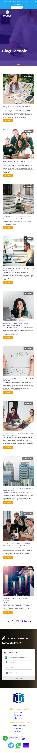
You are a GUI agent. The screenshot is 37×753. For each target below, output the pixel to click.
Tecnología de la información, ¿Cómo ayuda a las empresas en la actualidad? (17, 544)
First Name (11, 662)
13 (23, 621)
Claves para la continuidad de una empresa (15, 599)
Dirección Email (12, 672)
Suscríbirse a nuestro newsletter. (17, 657)
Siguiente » (28, 621)
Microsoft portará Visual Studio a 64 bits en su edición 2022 (18, 269)
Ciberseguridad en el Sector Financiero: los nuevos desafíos (18, 489)
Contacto (18, 729)
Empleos (18, 731)
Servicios (19, 718)
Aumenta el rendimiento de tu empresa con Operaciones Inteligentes (17, 162)
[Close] (35, 1)
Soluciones (18, 712)
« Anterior (8, 621)
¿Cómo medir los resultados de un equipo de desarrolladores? (18, 434)
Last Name (11, 667)
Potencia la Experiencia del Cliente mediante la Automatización (15, 324)
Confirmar (18, 678)
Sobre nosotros (18, 726)
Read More (8, 120)
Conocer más (16, 7)
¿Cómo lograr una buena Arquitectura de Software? (18, 379)
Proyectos (18, 715)
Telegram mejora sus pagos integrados (17, 216)
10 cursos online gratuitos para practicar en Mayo (17, 107)
